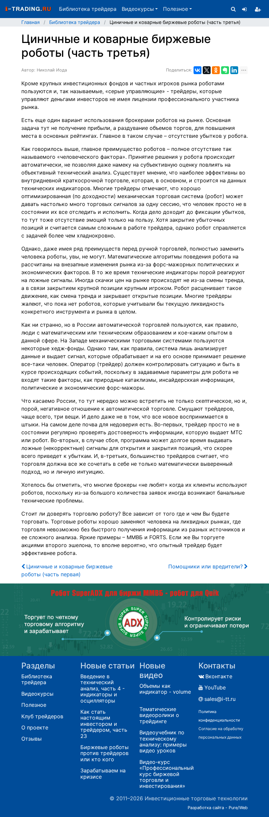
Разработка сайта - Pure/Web (218, 807)
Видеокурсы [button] (138, 9)
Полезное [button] (175, 9)
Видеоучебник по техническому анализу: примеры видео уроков (163, 741)
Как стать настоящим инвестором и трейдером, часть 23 (103, 724)
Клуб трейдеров (42, 716)
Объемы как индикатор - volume (165, 689)
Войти (244, 9)
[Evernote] (225, 70)
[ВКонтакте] (197, 70)
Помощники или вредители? (205, 566)
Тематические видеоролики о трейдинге (159, 715)
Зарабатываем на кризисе (103, 773)
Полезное (33, 705)
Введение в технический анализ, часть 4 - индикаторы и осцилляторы (102, 688)
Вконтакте (218, 676)
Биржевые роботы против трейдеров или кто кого (104, 753)
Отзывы (31, 739)
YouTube (215, 687)
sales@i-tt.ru (220, 699)
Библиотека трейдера (87, 9)
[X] (207, 70)
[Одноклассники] (216, 70)
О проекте (34, 727)
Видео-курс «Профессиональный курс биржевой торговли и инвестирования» (166, 774)
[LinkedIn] (234, 70)
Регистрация (258, 9)
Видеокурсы (37, 694)
